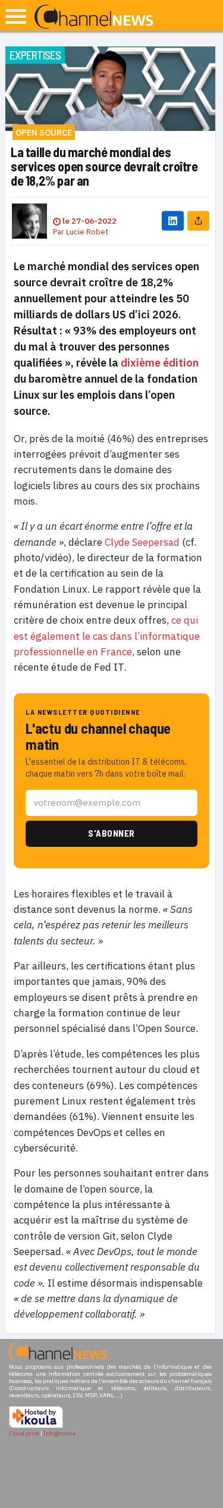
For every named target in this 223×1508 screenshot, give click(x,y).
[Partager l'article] (198, 221)
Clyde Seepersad (143, 542)
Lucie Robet (87, 232)
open (15, 16)
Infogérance (59, 1433)
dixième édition (160, 363)
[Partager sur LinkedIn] (173, 221)
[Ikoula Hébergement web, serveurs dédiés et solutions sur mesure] (36, 1426)
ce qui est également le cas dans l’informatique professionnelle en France (107, 636)
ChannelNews (93, 17)
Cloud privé (24, 1433)
